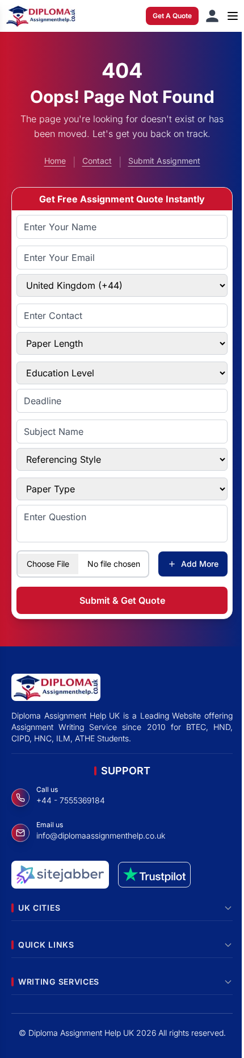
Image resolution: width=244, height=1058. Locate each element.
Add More (199, 564)
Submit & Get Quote (122, 600)
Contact (97, 160)
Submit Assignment (164, 160)
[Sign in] (212, 16)
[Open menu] (232, 16)
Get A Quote (172, 15)
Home (55, 160)
